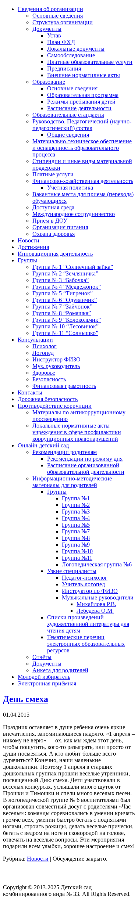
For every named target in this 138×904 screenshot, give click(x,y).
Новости (38, 859)
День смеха (25, 699)
